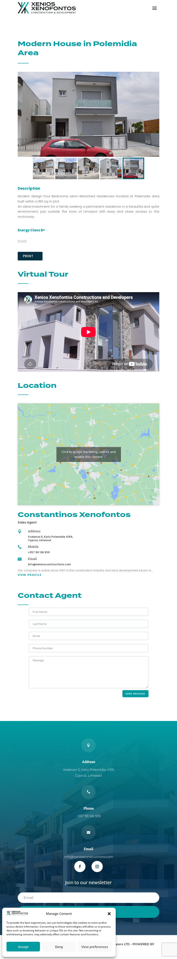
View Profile (30, 575)
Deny (59, 947)
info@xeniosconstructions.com (49, 564)
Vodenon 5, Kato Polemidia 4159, (50, 537)
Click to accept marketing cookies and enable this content (89, 454)
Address (34, 531)
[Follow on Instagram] (97, 866)
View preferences (94, 947)
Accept (23, 947)
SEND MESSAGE (135, 694)
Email (32, 558)
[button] (109, 914)
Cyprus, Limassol (39, 540)
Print (28, 256)
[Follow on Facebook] (79, 866)
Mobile (33, 546)
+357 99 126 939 (39, 552)
